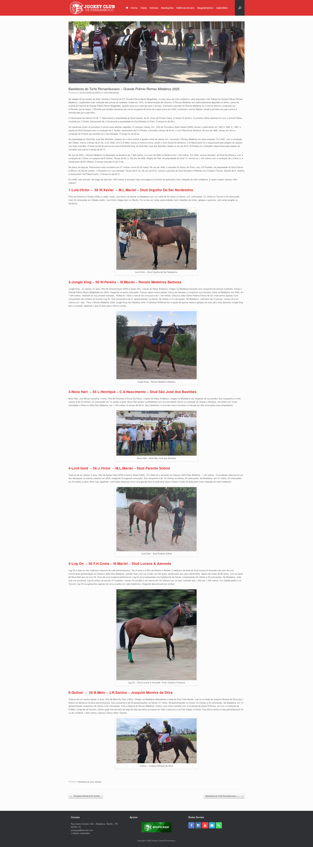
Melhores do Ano (185, 8)
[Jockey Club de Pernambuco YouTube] (205, 825)
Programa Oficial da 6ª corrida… (85, 796)
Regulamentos (205, 8)
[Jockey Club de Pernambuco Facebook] (191, 825)
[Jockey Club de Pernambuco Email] (212, 825)
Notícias (154, 8)
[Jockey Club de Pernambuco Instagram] (198, 825)
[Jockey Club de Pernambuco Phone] (219, 825)
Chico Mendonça (111, 92)
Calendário (222, 8)
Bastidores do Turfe (86, 781)
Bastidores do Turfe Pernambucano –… (224, 796)
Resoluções (167, 8)
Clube (143, 8)
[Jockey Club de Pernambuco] (92, 8)
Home (134, 8)
